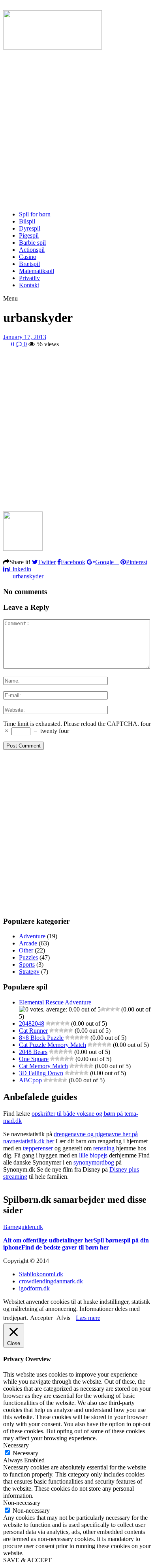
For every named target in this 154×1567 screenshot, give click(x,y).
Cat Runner (33, 1030)
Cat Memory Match (43, 1066)
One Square (34, 1059)
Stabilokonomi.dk (41, 1274)
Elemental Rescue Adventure (55, 1002)
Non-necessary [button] (21, 1502)
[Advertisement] (77, 128)
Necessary (25, 1453)
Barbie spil (32, 242)
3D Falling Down (41, 1073)
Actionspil (32, 249)
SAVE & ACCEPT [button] (27, 1560)
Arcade (28, 943)
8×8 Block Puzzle (41, 1037)
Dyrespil (29, 228)
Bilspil (27, 221)
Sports (27, 964)
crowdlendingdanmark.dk (51, 1281)
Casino (27, 256)
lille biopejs (93, 1155)
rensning (104, 1148)
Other (26, 950)
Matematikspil (36, 271)
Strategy (29, 971)
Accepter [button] (41, 1317)
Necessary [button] (16, 1445)
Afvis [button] (63, 1317)
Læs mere (88, 1317)
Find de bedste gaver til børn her (65, 1247)
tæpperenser (38, 1148)
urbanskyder (28, 576)
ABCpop (30, 1080)
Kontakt (29, 285)
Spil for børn (35, 214)
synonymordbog (93, 1162)
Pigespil (29, 235)
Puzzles (28, 957)
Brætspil (29, 263)
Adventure (32, 936)
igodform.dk (34, 1288)
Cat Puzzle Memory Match (52, 1044)
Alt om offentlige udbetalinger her (48, 1240)
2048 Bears (33, 1051)
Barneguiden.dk (23, 1227)
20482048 (31, 1023)
